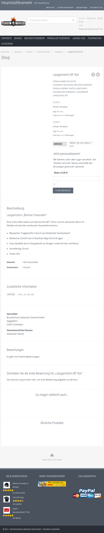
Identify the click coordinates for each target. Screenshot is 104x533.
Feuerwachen (94, 38)
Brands (18, 38)
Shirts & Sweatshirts (78, 88)
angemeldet (25, 379)
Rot (66, 95)
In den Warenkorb (63, 190)
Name (61, 172)
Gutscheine (7, 43)
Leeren (71, 146)
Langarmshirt (82, 92)
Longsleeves (58, 95)
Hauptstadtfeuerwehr (16, 2)
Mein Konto (50, 7)
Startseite (6, 38)
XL (25, 294)
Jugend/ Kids (78, 38)
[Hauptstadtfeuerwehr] (13, 21)
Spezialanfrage (81, 7)
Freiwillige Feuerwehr (58, 38)
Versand (60, 111)
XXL (28, 294)
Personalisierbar (60, 88)
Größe (58, 143)
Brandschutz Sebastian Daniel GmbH (27, 529)
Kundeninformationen (65, 7)
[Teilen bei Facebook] (93, 75)
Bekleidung (68, 85)
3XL (32, 294)
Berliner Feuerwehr (34, 38)
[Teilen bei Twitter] (98, 75)
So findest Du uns (96, 7)
